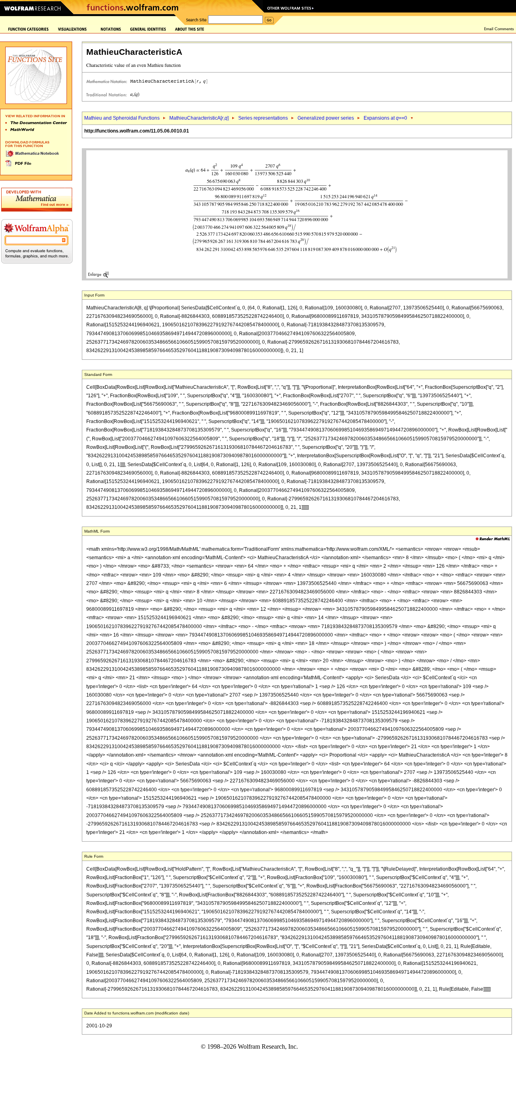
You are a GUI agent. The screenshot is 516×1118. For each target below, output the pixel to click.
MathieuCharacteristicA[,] (199, 118)
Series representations (263, 118)
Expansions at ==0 (385, 118)
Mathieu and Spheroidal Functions (122, 118)
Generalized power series (326, 118)
